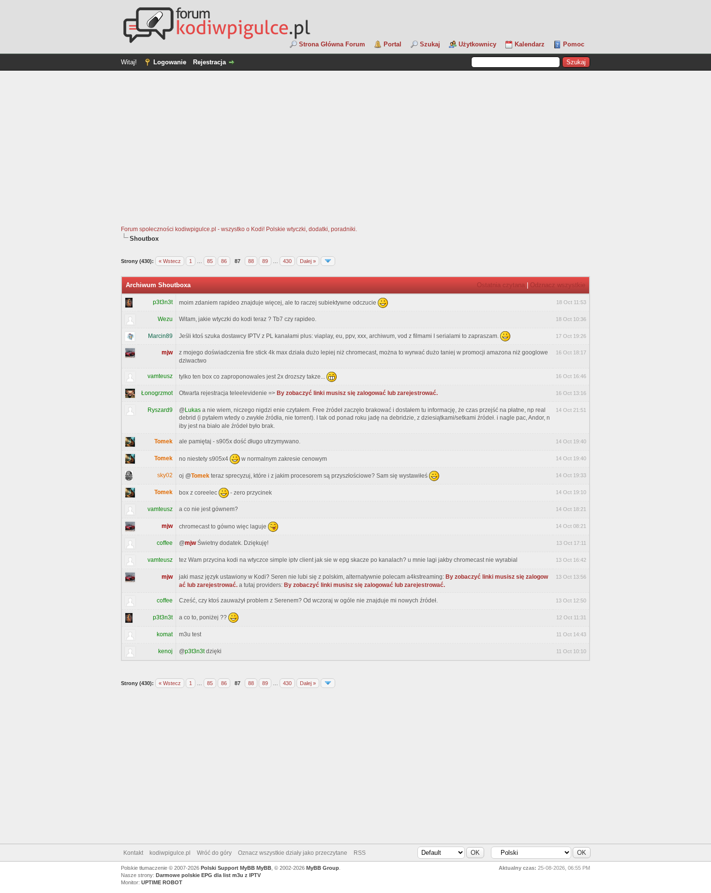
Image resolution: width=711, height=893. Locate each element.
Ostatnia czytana (501, 285)
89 (265, 261)
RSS (360, 852)
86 (224, 261)
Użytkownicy (477, 44)
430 (287, 261)
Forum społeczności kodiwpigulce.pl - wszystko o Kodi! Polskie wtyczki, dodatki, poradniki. (239, 229)
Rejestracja (209, 62)
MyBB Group (322, 868)
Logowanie (169, 62)
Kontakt (133, 852)
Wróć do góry (214, 852)
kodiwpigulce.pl (170, 852)
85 (210, 261)
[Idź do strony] (328, 261)
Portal (392, 44)
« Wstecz (170, 261)
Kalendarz (530, 44)
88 (251, 261)
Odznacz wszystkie (557, 285)
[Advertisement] (355, 152)
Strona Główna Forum (332, 44)
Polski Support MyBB (228, 868)
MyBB (263, 868)
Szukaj (430, 44)
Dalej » (308, 261)
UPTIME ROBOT (161, 882)
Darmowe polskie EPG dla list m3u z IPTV (208, 875)
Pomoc (573, 44)
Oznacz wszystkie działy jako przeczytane (292, 852)
